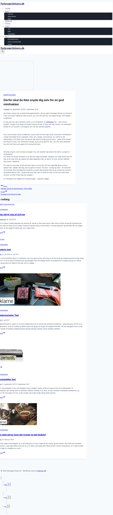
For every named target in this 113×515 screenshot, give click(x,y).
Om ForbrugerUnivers (13, 39)
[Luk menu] (1, 477)
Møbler (9, 18)
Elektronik (8, 21)
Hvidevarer (10, 14)
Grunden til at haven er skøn (11, 193)
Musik (9, 31)
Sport (9, 29)
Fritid (5, 497)
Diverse (7, 23)
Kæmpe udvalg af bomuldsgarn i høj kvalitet (16, 188)
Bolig (5, 484)
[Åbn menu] (3, 51)
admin (7, 109)
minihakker (50, 122)
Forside (7, 8)
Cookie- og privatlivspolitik (14, 41)
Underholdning (11, 33)
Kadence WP (41, 471)
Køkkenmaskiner (12, 16)
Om (5, 506)
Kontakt (10, 44)
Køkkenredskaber (10, 95)
